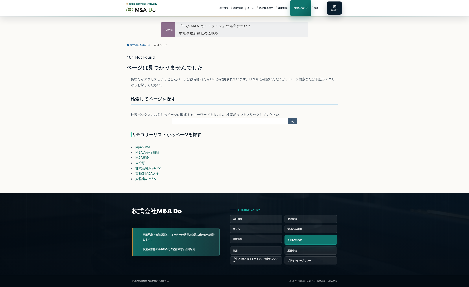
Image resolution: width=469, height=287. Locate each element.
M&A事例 (142, 157)
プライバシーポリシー (299, 260)
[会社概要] (311, 250)
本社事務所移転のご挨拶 (199, 33)
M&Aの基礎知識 (147, 152)
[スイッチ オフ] (334, 8)
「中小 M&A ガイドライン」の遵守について (215, 26)
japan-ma (142, 147)
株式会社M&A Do (148, 168)
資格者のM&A (145, 179)
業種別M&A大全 (147, 173)
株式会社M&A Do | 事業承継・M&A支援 (317, 281)
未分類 (140, 163)
